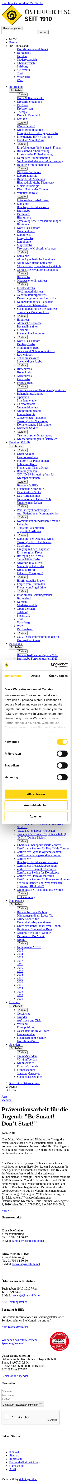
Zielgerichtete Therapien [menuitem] (31, 417)
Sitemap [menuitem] (14, 1455)
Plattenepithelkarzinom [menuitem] (31, 333)
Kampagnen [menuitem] (16, 900)
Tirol (20, 73)
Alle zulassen (36, 794)
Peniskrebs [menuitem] (23, 379)
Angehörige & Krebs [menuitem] (29, 562)
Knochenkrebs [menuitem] (26, 231)
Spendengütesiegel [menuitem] (28, 1073)
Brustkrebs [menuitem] (23, 210)
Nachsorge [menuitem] (23, 545)
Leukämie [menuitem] (23, 203)
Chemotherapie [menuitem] (26, 404)
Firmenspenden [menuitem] (26, 1069)
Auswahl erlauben (36, 805)
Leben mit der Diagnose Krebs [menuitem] (35, 538)
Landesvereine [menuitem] (26, 1034)
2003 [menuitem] (20, 991)
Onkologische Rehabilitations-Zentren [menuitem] (40, 889)
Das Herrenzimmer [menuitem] (28, 495)
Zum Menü (23, 3)
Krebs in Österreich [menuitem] (29, 115)
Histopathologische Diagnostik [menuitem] (35, 182)
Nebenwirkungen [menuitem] (27, 407)
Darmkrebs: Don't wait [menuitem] (31, 936)
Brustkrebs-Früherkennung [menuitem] (33, 151)
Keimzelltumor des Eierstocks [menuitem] (35, 301)
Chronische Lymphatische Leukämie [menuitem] (39, 266)
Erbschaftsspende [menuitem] (27, 1066)
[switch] (62, 753)
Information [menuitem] (16, 86)
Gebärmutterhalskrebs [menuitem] (30, 291)
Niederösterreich (27, 59)
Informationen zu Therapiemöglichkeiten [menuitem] (41, 390)
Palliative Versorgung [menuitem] (30, 573)
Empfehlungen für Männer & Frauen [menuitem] (39, 147)
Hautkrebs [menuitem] (23, 224)
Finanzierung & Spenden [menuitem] (32, 1037)
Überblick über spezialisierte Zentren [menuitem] (39, 845)
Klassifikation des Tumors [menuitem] (32, 189)
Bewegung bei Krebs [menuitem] (30, 556)
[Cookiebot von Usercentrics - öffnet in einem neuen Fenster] (51, 665)
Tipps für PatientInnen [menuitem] (30, 527)
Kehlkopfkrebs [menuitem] (26, 344)
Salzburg (22, 66)
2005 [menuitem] (20, 985)
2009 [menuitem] (20, 971)
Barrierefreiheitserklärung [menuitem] (24, 1462)
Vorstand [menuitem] (22, 1024)
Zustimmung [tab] (13, 675)
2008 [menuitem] (20, 974)
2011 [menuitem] (20, 964)
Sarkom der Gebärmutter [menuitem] (32, 305)
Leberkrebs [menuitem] (24, 234)
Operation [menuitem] (23, 397)
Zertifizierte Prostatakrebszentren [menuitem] (37, 865)
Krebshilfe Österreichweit (32, 49)
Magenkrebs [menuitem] (24, 245)
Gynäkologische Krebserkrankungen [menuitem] (39, 221)
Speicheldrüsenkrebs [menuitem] (29, 361)
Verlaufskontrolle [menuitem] (27, 192)
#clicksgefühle (28, 1479)
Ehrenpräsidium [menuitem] (26, 1027)
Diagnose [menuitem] (22, 105)
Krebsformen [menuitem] (25, 108)
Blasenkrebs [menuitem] (24, 369)
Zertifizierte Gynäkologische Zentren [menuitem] (39, 851)
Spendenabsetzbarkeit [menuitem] (30, 1076)
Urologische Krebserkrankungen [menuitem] (36, 248)
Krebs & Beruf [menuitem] (26, 569)
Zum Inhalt (9, 3)
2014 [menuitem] (20, 954)
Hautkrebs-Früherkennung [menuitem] (33, 164)
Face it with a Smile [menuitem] (29, 492)
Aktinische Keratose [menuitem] (29, 323)
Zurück (22, 94)
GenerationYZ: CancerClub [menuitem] (34, 499)
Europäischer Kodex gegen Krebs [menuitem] (37, 133)
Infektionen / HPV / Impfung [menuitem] (34, 136)
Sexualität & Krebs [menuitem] (28, 559)
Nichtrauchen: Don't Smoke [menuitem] (34, 932)
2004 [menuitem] (20, 988)
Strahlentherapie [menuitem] (26, 400)
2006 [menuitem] (20, 981)
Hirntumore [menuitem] (24, 217)
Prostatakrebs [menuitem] (25, 382)
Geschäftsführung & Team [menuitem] (33, 1030)
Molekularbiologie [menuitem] (28, 186)
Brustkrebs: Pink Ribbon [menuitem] (32, 912)
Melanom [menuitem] (22, 330)
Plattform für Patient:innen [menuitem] (33, 460)
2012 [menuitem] (20, 960)
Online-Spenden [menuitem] (27, 1056)
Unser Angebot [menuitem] (26, 453)
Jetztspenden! (7, 1098)
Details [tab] (35, 675)
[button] (12, 28)
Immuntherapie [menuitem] (26, 414)
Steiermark (23, 70)
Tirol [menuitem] (20, 619)
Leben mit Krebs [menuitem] (27, 464)
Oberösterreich (26, 63)
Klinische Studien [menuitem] (27, 428)
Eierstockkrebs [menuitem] (26, 288)
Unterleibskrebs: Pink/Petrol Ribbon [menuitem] (39, 925)
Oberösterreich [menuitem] (26, 608)
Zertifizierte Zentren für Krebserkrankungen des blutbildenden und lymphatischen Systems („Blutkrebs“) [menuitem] (43, 883)
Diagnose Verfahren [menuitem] (29, 172)
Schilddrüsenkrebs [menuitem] (28, 358)
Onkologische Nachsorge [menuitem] (32, 421)
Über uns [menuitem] (14, 1002)
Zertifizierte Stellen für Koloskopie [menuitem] (38, 872)
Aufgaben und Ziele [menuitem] (29, 1020)
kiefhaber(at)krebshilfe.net (28, 1240)
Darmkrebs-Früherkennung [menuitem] (33, 157)
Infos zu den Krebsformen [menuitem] (33, 200)
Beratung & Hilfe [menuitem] (19, 442)
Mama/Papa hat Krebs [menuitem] (30, 566)
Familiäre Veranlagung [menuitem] (30, 140)
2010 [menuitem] (20, 967)
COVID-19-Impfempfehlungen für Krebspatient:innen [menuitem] (38, 638)
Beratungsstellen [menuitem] (27, 471)
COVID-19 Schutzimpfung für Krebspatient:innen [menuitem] (35, 476)
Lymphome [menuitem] (24, 241)
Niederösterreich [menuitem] (27, 605)
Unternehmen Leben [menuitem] (29, 502)
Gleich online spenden (15, 1376)
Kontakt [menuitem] (14, 1452)
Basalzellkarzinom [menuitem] (28, 326)
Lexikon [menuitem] (22, 118)
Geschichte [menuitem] (23, 1013)
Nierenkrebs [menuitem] (24, 375)
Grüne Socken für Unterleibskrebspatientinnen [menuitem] (34, 920)
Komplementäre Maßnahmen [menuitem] (34, 424)
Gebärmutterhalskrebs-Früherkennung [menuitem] (40, 161)
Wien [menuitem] (20, 625)
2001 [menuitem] (20, 998)
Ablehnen (36, 816)
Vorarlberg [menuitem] (23, 622)
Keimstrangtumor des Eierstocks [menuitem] (36, 298)
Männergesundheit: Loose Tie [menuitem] (35, 915)
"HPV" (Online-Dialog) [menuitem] (31, 837)
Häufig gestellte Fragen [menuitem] (31, 580)
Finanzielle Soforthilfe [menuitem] (30, 488)
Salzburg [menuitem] (22, 612)
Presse (13, 42)
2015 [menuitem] (20, 950)
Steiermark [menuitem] (23, 615)
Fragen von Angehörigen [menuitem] (32, 587)
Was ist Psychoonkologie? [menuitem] (33, 510)
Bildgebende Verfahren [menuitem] (31, 179)
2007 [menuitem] (20, 978)
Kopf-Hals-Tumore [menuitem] (28, 227)
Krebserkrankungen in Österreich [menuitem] (37, 438)
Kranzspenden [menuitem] (25, 1063)
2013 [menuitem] (20, 957)
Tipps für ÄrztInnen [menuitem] (29, 531)
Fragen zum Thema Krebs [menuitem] (33, 467)
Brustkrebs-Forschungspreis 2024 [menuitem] (37, 655)
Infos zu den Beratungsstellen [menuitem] (35, 595)
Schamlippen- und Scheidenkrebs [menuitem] (37, 308)
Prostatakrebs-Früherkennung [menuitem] (35, 154)
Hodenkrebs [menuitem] (24, 372)
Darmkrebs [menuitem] (23, 214)
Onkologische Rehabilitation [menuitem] (34, 542)
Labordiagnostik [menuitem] (27, 175)
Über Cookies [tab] (58, 675)
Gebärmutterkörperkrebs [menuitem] (31, 295)
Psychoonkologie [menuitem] (27, 457)
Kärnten (22, 56)
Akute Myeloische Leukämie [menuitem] (34, 262)
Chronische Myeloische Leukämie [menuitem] (37, 269)
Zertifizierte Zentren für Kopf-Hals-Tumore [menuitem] (43, 848)
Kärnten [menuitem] (22, 601)
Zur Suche (36, 3)
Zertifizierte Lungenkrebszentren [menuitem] (36, 869)
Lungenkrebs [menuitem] (25, 238)
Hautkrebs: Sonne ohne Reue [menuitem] (34, 929)
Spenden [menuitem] (14, 1044)
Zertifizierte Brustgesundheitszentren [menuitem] (39, 855)
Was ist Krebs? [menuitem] (26, 126)
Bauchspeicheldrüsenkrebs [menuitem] (33, 207)
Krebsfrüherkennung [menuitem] (29, 101)
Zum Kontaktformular (15, 1327)
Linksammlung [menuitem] (26, 897)
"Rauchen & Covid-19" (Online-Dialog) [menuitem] (41, 834)
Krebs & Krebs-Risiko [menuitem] (30, 98)
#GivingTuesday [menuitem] (27, 1059)
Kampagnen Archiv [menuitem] (29, 947)
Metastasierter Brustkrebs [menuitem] (32, 280)
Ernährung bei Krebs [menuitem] (29, 552)
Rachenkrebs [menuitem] (25, 354)
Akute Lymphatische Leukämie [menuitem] (36, 259)
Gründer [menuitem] (22, 1017)
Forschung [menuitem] (15, 643)
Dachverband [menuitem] (25, 629)
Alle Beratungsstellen (14, 1302)
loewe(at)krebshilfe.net (26, 1264)
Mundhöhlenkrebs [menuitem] (28, 347)
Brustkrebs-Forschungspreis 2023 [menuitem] (37, 658)
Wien (20, 80)
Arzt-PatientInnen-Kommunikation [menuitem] (38, 513)
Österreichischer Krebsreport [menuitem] (34, 435)
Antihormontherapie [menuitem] (29, 410)
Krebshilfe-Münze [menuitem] (28, 1041)
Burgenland (24, 52)
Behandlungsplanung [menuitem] (30, 393)
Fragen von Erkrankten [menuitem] (31, 584)
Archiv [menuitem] (21, 939)
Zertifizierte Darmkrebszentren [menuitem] (35, 876)
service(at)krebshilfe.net (26, 1295)
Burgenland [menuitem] (24, 598)
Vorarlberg (23, 76)
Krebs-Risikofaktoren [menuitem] (30, 129)
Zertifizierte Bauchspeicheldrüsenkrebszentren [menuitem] (37, 860)
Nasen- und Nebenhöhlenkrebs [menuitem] (36, 351)
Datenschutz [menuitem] (16, 1465)
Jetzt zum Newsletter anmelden (21, 1404)
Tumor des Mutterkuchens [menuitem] (33, 312)
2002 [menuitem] (20, 995)
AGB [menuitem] (12, 1469)
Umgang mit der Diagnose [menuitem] (33, 549)
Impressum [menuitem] (15, 1458)
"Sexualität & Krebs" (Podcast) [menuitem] (36, 830)
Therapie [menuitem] (22, 112)
